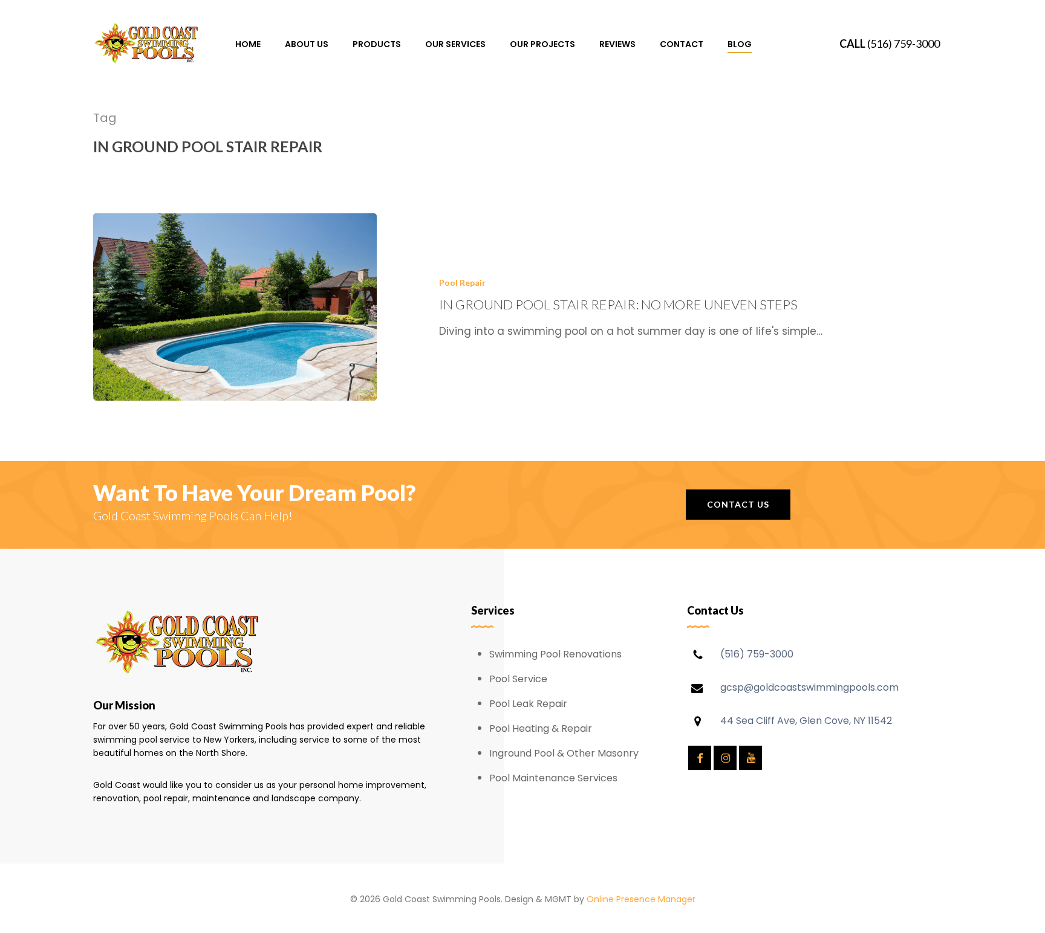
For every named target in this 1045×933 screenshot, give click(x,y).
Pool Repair (462, 282)
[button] (738, 504)
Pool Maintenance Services (553, 778)
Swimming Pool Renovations (555, 654)
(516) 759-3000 (903, 43)
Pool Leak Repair (528, 704)
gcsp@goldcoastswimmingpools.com (809, 687)
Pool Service (518, 679)
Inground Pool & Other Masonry (564, 753)
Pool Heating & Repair (540, 728)
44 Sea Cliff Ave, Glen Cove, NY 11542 (806, 721)
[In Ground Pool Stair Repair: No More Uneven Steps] (235, 307)
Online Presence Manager (641, 899)
